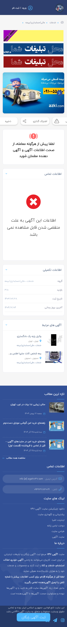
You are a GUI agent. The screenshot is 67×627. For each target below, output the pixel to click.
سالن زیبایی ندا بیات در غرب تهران (27, 404)
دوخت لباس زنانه (55, 526)
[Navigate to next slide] (7, 93)
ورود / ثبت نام (19, 8)
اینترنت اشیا (58, 520)
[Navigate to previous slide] (59, 93)
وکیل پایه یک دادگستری (29, 336)
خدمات (53, 23)
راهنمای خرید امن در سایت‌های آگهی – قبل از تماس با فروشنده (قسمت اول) (25, 443)
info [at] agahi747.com (31, 479)
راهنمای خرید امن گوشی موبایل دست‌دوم (24, 423)
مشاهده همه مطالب (15, 458)
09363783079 (42, 489)
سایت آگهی (58, 537)
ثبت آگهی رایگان (33, 617)
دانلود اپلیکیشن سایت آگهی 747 (47, 509)
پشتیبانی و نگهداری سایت (51, 514)
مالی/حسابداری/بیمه (35, 23)
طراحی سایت (58, 531)
